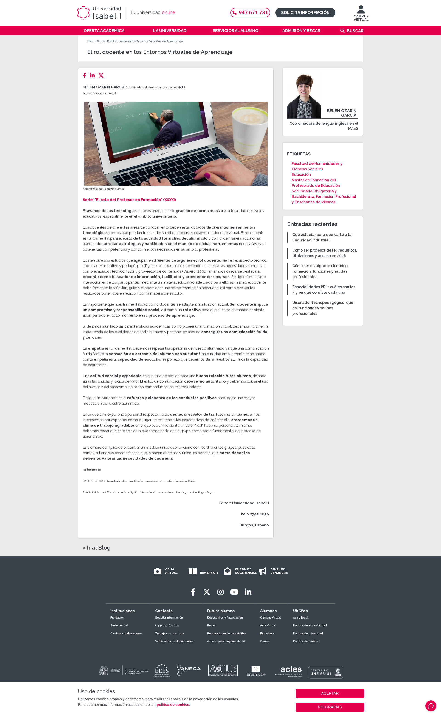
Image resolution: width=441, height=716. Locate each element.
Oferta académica (104, 30)
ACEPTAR (329, 693)
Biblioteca (267, 633)
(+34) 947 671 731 (167, 625)
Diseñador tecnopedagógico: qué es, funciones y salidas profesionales (322, 308)
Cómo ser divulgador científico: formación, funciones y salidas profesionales (320, 271)
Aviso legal (300, 617)
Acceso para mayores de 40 (226, 641)
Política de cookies (306, 641)
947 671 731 (253, 12)
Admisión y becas (301, 30)
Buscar (355, 30)
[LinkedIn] (93, 75)
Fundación (117, 617)
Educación (301, 174)
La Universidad (170, 30)
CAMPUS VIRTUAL (361, 18)
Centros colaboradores (126, 633)
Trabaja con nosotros (169, 633)
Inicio (90, 41)
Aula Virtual (268, 625)
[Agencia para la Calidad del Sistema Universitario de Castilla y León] (223, 670)
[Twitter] (102, 75)
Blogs (101, 41)
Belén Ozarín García (104, 87)
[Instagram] (220, 592)
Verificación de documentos (174, 641)
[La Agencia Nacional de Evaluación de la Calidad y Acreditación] (189, 670)
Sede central (119, 625)
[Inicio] (148, 13)
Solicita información (305, 12)
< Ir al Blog (96, 547)
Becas (211, 625)
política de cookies (173, 705)
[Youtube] (234, 592)
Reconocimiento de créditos (226, 633)
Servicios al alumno (235, 30)
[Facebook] (86, 75)
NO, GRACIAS (330, 707)
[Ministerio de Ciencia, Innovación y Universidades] (123, 670)
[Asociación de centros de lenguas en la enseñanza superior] (288, 671)
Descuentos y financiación (225, 617)
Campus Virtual (270, 617)
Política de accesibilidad (310, 625)
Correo (265, 641)
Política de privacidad (308, 633)
